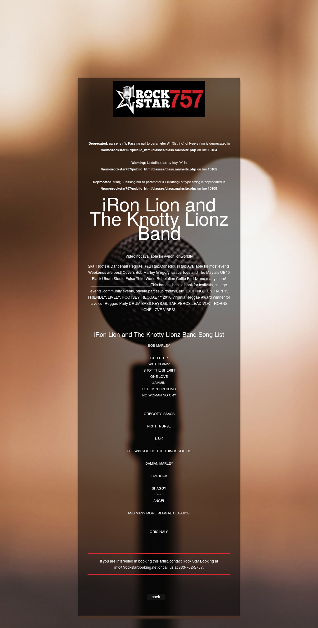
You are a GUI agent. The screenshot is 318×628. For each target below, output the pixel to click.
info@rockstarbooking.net (135, 567)
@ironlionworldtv (178, 256)
